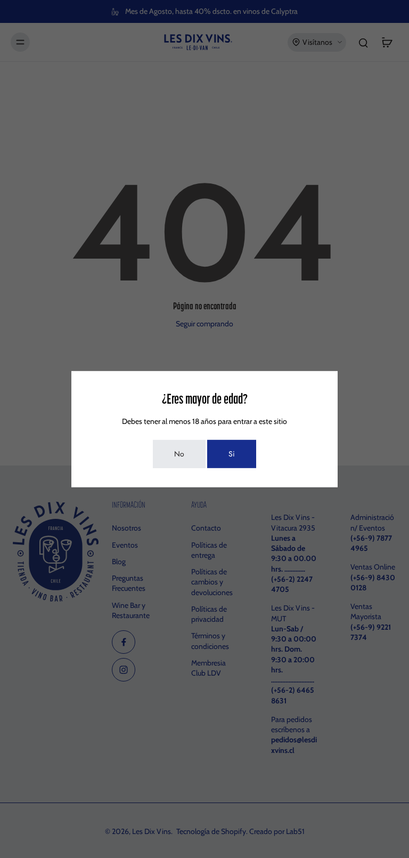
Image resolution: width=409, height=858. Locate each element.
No (179, 453)
